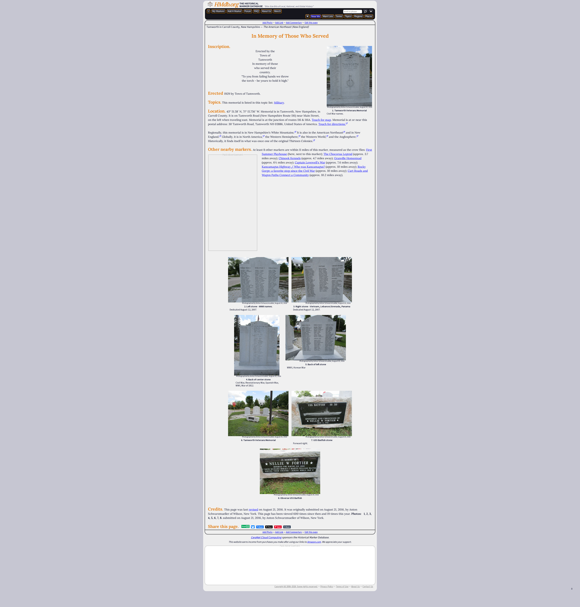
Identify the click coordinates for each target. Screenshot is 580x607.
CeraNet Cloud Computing (266, 537)
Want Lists (328, 16)
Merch (277, 11)
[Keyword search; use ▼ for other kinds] (365, 12)
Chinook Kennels (290, 158)
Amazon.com (314, 541)
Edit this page (311, 22)
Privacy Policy (326, 586)
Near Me (315, 16)
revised (253, 509)
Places (368, 16)
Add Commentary (294, 22)
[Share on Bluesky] (253, 526)
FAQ (256, 11)
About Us (266, 11)
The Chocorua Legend (338, 154)
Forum (248, 11)
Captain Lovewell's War (310, 162)
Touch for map (321, 120)
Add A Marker (234, 11)
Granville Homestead (347, 158)
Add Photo (267, 22)
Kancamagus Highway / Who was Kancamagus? (293, 166)
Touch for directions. (332, 124)
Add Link (279, 22)
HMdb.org (226, 4)
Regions (358, 16)
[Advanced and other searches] (371, 12)
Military (279, 102)
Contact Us (367, 586)
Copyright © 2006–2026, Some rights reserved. (296, 586)
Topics (348, 16)
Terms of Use (342, 586)
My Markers (218, 11)
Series (339, 16)
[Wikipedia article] (295, 132)
